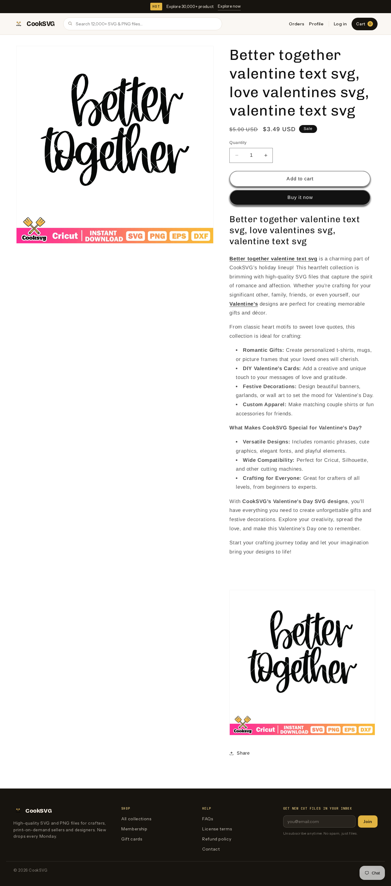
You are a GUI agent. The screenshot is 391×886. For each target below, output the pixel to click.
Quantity (238, 142)
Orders (296, 24)
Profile (316, 24)
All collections (136, 818)
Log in (340, 24)
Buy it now (300, 197)
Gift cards (131, 838)
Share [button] (243, 753)
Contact (211, 849)
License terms (217, 828)
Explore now (229, 6)
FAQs (207, 818)
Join (368, 821)
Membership (134, 828)
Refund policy (216, 838)
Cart (363, 23)
